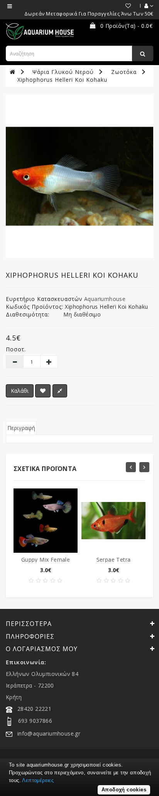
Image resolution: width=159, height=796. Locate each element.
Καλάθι (20, 390)
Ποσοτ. (16, 349)
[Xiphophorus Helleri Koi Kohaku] (79, 176)
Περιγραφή (21, 428)
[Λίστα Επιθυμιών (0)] (124, 5)
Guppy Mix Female (45, 559)
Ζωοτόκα (124, 72)
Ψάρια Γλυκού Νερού (63, 72)
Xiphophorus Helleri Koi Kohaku (62, 79)
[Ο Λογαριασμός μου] (145, 5)
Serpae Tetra (113, 559)
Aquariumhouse (104, 299)
